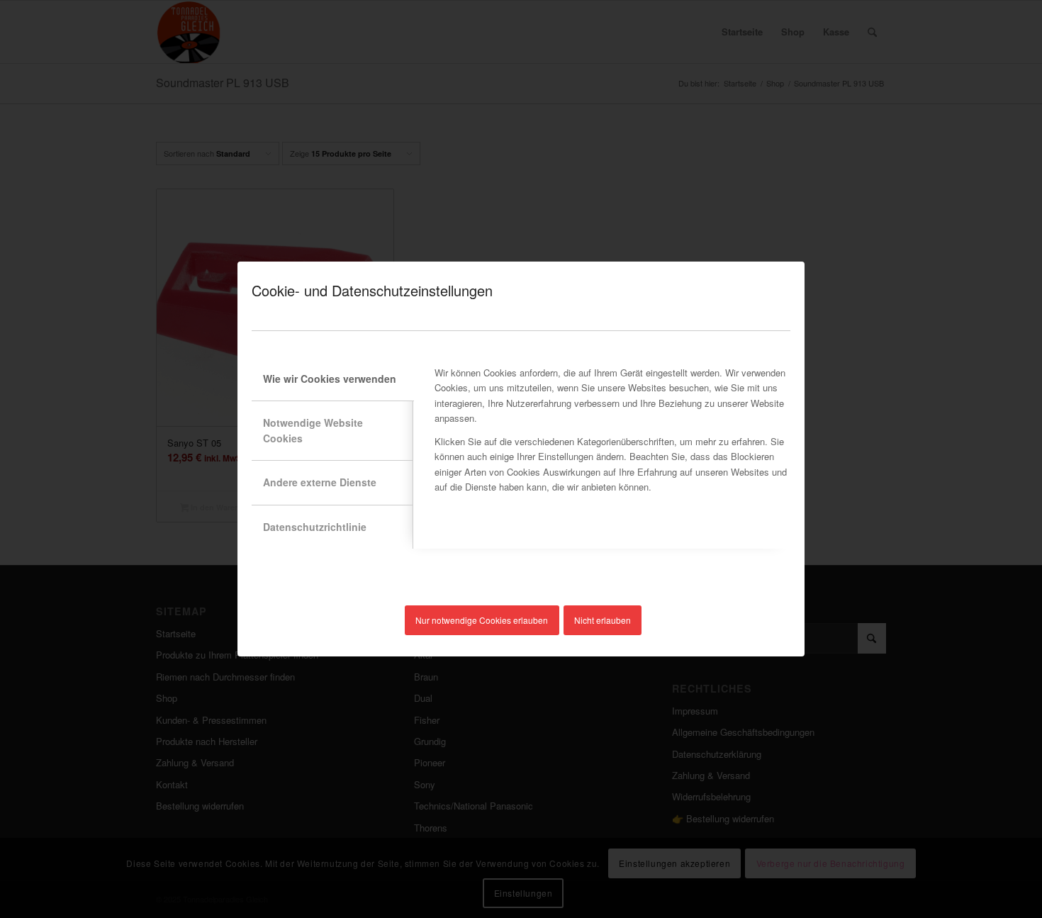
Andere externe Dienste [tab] (319, 482)
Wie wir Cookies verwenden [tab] (329, 378)
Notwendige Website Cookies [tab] (313, 429)
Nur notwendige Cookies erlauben (481, 620)
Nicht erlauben (602, 620)
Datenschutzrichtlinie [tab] (314, 527)
